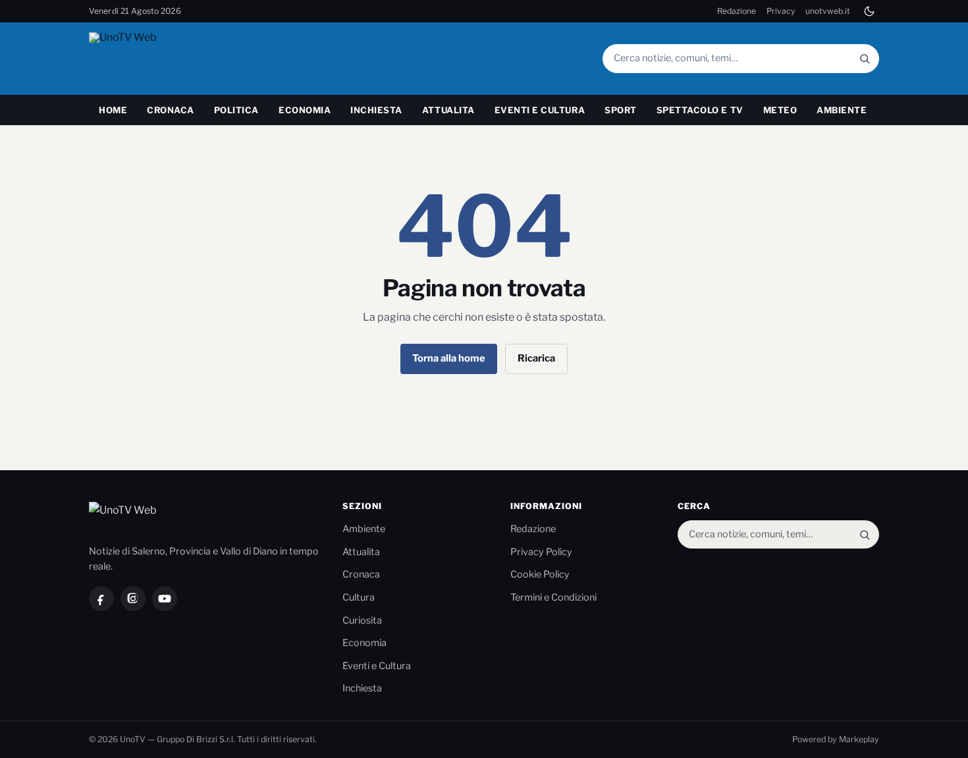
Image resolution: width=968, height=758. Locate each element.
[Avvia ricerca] (864, 58)
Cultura (358, 597)
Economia (305, 110)
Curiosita (362, 620)
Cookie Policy (540, 574)
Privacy (780, 11)
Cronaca (170, 110)
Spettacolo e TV (700, 110)
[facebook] (101, 598)
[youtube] (164, 598)
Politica (236, 110)
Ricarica (536, 358)
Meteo (780, 110)
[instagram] (133, 598)
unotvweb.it (827, 11)
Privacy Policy (541, 552)
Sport (621, 110)
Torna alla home (448, 358)
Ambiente (842, 110)
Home (113, 110)
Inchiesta (376, 110)
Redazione (736, 11)
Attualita (448, 110)
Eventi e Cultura (540, 110)
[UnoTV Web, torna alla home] (147, 58)
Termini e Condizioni (553, 597)
